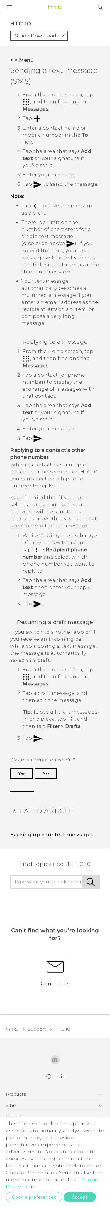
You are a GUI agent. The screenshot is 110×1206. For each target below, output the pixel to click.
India (59, 1076)
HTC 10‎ (62, 1029)
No (46, 773)
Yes (21, 773)
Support (37, 1029)
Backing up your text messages (52, 835)
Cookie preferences (34, 1197)
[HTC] (55, 7)
